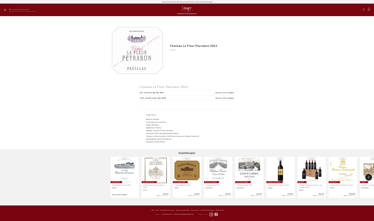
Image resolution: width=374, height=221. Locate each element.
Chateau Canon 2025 (213, 185)
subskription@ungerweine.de (183, 214)
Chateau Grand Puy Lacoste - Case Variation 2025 (310, 186)
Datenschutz (195, 210)
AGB (152, 210)
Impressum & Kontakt (183, 210)
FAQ (157, 210)
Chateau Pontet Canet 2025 (121, 185)
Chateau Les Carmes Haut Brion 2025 (154, 186)
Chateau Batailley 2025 (182, 185)
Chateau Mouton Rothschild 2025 (341, 185)
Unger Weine (220, 210)
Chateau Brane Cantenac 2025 (278, 185)
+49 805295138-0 (167, 214)
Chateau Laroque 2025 (244, 185)
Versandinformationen (167, 210)
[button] (368, 177)
